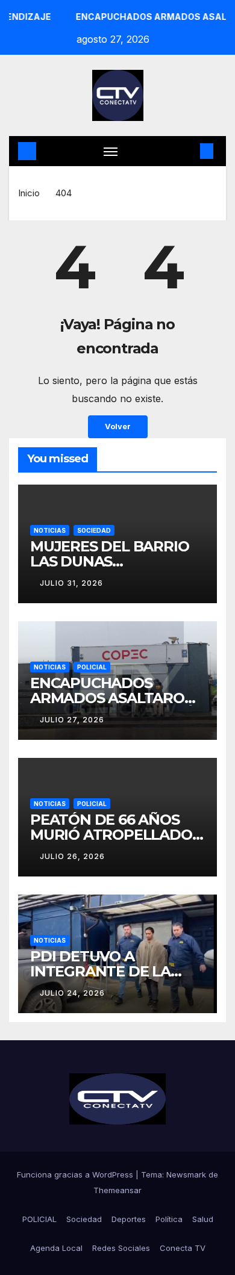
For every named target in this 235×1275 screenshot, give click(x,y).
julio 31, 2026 (71, 583)
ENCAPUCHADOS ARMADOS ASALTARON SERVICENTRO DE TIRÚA (117, 698)
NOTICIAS (50, 530)
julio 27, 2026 (72, 719)
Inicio (29, 193)
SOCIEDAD (94, 530)
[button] (188, 151)
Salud (202, 1219)
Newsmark (186, 1174)
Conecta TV (182, 1248)
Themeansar (117, 1190)
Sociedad (84, 1219)
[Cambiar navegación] (111, 151)
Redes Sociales (121, 1248)
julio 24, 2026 (72, 992)
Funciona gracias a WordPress (76, 1174)
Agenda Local (56, 1248)
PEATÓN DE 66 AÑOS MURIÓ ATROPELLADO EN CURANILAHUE (111, 834)
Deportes (128, 1219)
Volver (118, 426)
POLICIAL (92, 667)
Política (169, 1219)
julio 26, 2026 (72, 856)
